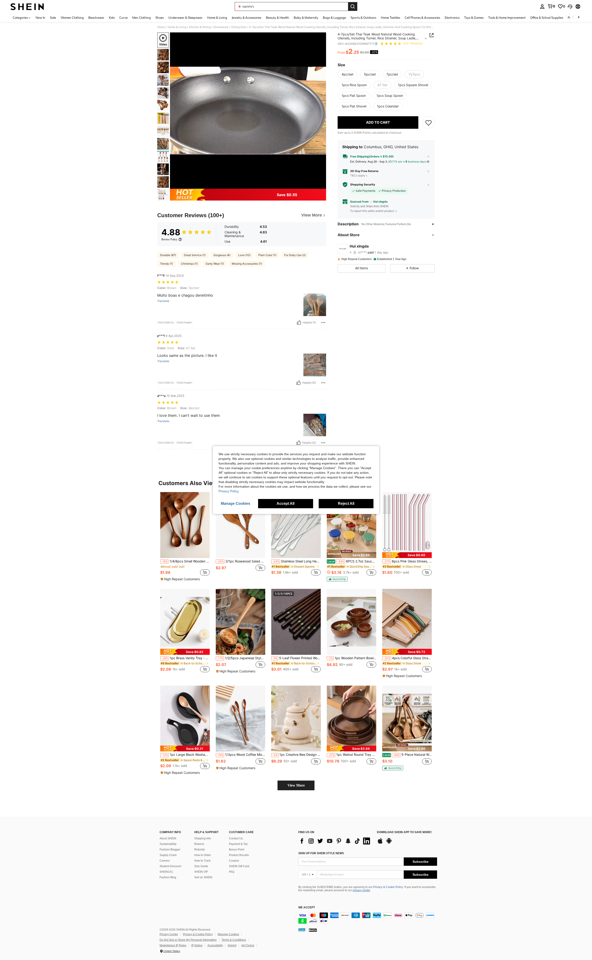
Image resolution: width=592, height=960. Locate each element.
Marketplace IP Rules (173, 945)
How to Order (202, 855)
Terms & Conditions (234, 939)
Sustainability (168, 844)
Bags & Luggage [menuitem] (334, 17)
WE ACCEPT (306, 907)
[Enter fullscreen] (321, 185)
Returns (199, 844)
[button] (570, 6)
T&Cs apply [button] (357, 175)
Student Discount (170, 866)
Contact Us (236, 838)
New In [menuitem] (40, 17)
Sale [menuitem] (53, 17)
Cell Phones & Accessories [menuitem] (422, 17)
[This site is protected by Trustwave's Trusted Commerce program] (301, 930)
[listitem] (185, 536)
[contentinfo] (367, 918)
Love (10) (244, 255)
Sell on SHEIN (203, 877)
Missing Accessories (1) (247, 263)
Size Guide (201, 866)
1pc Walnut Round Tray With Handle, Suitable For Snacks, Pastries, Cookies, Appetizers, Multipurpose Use (352, 754)
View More (296, 785)
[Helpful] (299, 322)
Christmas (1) (189, 263)
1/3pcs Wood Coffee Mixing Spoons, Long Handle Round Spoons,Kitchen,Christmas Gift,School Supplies (241, 754)
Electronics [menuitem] (452, 17)
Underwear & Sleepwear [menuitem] (185, 17)
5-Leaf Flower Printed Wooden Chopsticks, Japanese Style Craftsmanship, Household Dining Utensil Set (296, 658)
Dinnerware (220, 27)
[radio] (347, 74)
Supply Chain (168, 855)
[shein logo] (27, 6)
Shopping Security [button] (362, 184)
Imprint (232, 945)
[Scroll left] (573, 17)
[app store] (380, 843)
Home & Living (177, 27)
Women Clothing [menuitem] (72, 17)
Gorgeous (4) (221, 255)
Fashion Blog (168, 877)
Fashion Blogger (170, 849)
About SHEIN (168, 838)
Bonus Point (236, 849)
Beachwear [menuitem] (96, 17)
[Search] (352, 6)
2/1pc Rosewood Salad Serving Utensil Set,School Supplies (241, 561)
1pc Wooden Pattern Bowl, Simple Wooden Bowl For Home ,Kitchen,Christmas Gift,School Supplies (352, 658)
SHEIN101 (166, 871)
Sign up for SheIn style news (321, 853)
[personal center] (542, 6)
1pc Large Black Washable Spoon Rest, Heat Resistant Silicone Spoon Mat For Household (185, 754)
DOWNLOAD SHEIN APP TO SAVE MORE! (404, 832)
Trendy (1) (166, 263)
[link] (551, 6)
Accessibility (215, 945)
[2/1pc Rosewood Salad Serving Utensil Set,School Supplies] (240, 525)
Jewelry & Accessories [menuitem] (246, 17)
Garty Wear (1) (215, 263)
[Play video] (248, 110)
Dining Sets (238, 27)
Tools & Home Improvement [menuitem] (507, 17)
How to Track (202, 860)
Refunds (199, 849)
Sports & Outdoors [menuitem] (363, 17)
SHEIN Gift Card (239, 866)
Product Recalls (239, 855)
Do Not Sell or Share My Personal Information (188, 939)
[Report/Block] (323, 322)
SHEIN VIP (201, 871)
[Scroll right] (578, 17)
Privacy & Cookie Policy (388, 887)
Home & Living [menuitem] (217, 17)
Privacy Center (169, 934)
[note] (180, 579)
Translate (163, 301)
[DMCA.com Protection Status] (313, 930)
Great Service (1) (195, 255)
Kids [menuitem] (112, 17)
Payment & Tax (238, 844)
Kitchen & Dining (200, 27)
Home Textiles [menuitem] (390, 17)
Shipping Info (202, 838)
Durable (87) (168, 255)
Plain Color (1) (267, 255)
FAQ (231, 871)
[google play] (389, 843)
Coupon (234, 860)
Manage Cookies (228, 934)
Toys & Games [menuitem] (474, 17)
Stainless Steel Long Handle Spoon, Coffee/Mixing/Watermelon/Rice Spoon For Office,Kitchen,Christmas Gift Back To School (296, 561)
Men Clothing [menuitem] (141, 17)
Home (161, 27)
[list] (335, 841)
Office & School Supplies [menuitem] (546, 17)
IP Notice (197, 945)
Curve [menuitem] (123, 17)
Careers (165, 860)
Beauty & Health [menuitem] (277, 17)
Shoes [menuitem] (159, 17)
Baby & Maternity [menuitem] (306, 17)
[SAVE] (428, 122)
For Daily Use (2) (295, 255)
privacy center (361, 890)
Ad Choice (247, 945)
